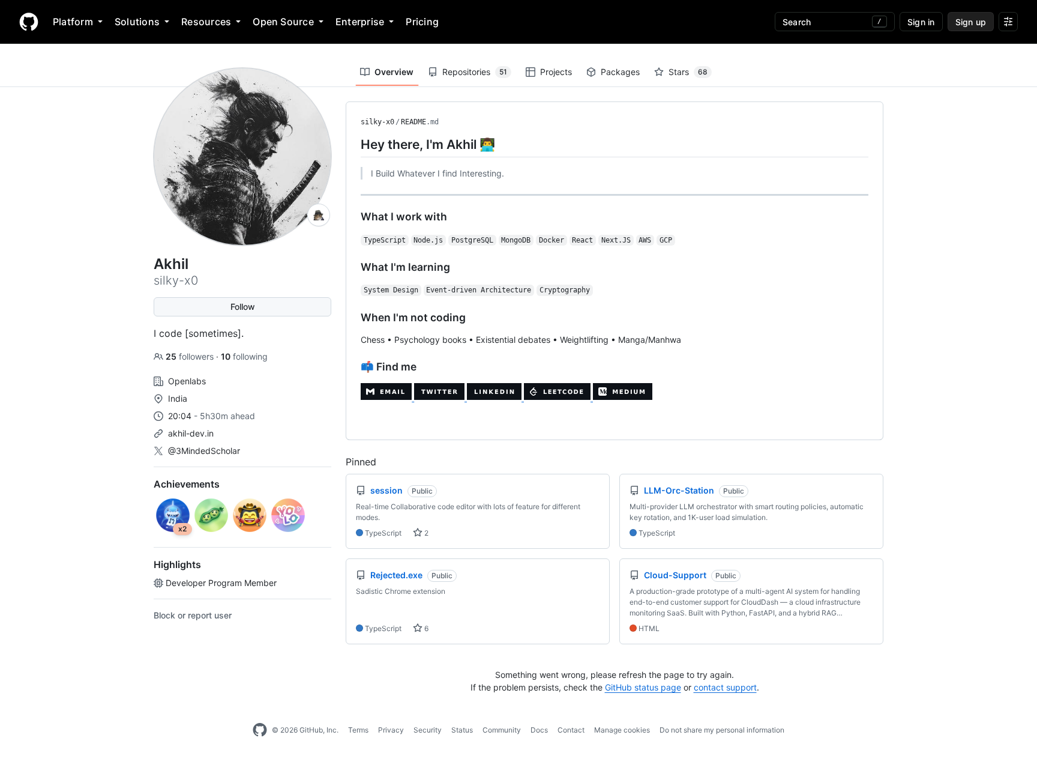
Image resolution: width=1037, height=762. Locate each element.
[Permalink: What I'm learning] (352, 267)
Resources (206, 22)
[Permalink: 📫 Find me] (352, 366)
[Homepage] (28, 21)
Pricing (422, 22)
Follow (242, 306)
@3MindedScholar (204, 451)
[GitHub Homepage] (260, 730)
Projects (556, 72)
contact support (725, 687)
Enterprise (359, 22)
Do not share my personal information (722, 729)
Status (462, 729)
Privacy (391, 729)
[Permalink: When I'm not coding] (352, 317)
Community (501, 729)
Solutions (137, 22)
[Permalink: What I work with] (352, 216)
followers (191, 356)
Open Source (283, 22)
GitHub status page (643, 687)
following (244, 356)
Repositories (474, 72)
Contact (571, 729)
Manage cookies (622, 729)
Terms (358, 729)
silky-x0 (377, 122)
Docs (539, 729)
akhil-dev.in (191, 433)
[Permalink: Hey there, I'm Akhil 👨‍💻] (352, 144)
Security (427, 729)
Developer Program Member (221, 583)
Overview (393, 72)
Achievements (187, 484)
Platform (73, 22)
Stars (688, 72)
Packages (620, 72)
